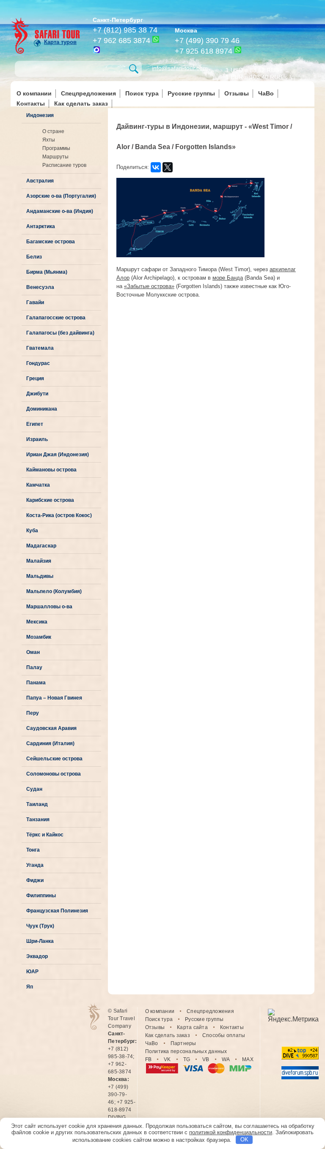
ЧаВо (266, 93)
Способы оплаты (223, 1035)
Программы (56, 148)
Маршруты (55, 157)
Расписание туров (64, 165)
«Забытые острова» (149, 286)
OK (244, 1139)
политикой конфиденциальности (230, 1132)
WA (226, 1059)
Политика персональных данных (186, 1051)
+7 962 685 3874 (121, 40)
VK (167, 1059)
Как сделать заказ (81, 103)
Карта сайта (192, 1027)
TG (186, 1059)
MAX (247, 1059)
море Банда (227, 278)
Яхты (48, 140)
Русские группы (191, 93)
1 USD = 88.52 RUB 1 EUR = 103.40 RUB (254, 73)
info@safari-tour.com (180, 68)
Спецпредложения (88, 93)
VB (205, 1059)
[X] (167, 167)
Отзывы (236, 93)
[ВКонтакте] (156, 167)
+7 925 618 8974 (203, 51)
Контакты (31, 103)
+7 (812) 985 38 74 (125, 30)
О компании (34, 93)
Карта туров (60, 42)
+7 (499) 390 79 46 (207, 40)
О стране (53, 131)
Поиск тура (142, 93)
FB (148, 1059)
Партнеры (183, 1043)
